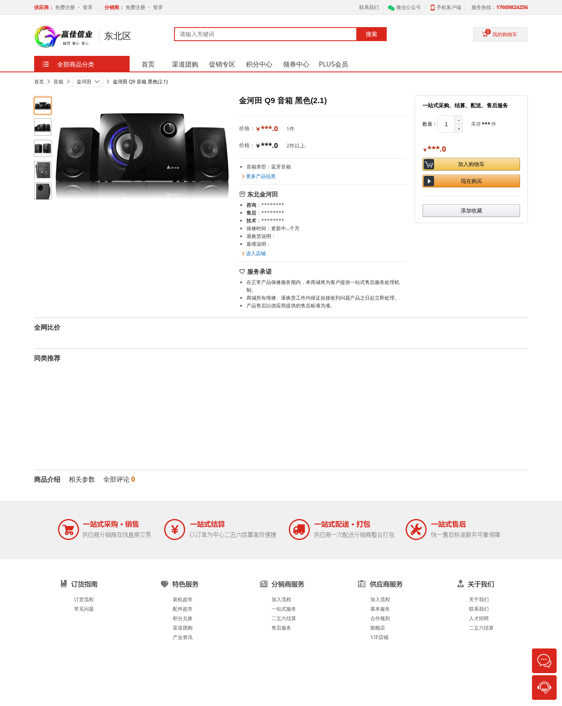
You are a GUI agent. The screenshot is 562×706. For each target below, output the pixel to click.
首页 (39, 81)
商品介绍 (47, 479)
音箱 (58, 81)
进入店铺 (256, 253)
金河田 (84, 81)
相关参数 (82, 479)
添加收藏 (471, 210)
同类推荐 (47, 357)
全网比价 (47, 327)
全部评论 (119, 479)
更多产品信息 (261, 176)
